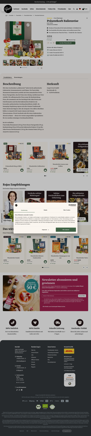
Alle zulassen (65, 229)
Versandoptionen (52, 362)
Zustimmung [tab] (24, 210)
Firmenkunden (62, 9)
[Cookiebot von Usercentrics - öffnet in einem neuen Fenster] (69, 205)
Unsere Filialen (34, 352)
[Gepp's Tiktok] (17, 390)
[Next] (87, 176)
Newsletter (50, 357)
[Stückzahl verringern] (48, 42)
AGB (27, 431)
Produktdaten (8, 77)
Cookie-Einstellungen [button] (55, 431)
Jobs (32, 355)
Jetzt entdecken (78, 219)
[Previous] (84, 176)
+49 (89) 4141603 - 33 (21, 358)
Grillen (32, 9)
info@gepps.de (19, 370)
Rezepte (33, 364)
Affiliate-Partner (35, 359)
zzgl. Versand (49, 37)
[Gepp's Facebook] (21, 390)
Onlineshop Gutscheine (53, 352)
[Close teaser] (4, 211)
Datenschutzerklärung (44, 431)
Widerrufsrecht (34, 431)
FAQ (49, 359)
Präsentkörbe (18, 15)
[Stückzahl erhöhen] (53, 42)
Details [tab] (45, 210)
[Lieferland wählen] (80, 9)
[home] (6, 15)
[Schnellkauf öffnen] (21, 170)
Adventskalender (41, 9)
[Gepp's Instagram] (19, 390)
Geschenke (25, 9)
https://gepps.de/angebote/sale (39, 412)
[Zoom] (42, 56)
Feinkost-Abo (51, 9)
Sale (69, 9)
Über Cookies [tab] (66, 210)
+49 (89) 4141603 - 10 (21, 367)
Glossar (33, 362)
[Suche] (74, 9)
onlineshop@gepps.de (21, 361)
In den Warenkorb (66, 43)
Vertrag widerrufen (66, 431)
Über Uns (33, 350)
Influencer (33, 357)
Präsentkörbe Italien (28, 15)
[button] (87, 18)
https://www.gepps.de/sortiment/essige (59, 415)
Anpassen (44, 229)
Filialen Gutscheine (52, 355)
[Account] (77, 9)
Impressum (22, 431)
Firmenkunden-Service (53, 350)
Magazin (33, 367)
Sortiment (16, 9)
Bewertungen (18, 77)
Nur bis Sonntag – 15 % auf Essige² (45, 2)
